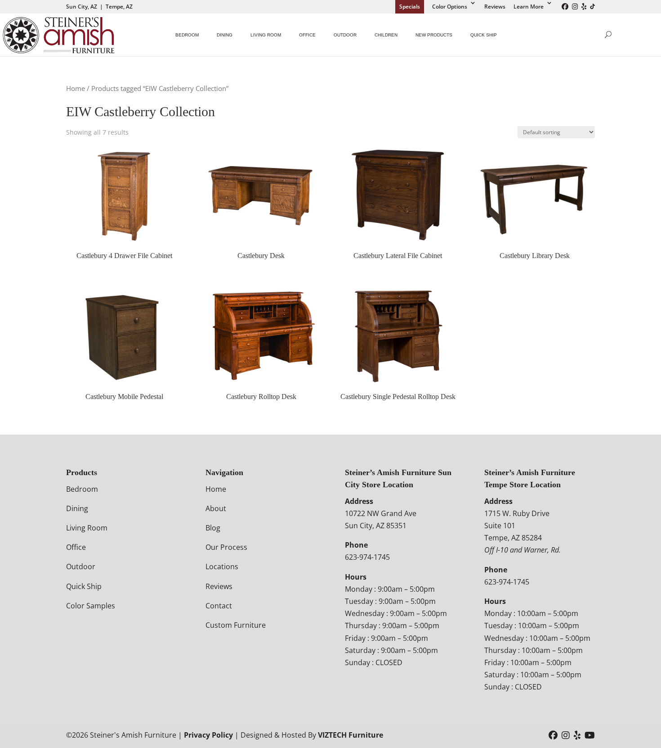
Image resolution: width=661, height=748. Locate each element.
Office (307, 34)
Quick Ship (483, 34)
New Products (433, 34)
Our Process (226, 547)
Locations (221, 566)
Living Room (265, 34)
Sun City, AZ (81, 6)
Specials (409, 6)
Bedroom (187, 34)
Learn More (529, 6)
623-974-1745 (367, 557)
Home (75, 88)
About (215, 508)
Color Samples (90, 606)
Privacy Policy (208, 735)
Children (386, 34)
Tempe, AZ (119, 6)
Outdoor (345, 34)
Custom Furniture (235, 625)
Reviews (494, 6)
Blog (212, 528)
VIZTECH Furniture (350, 735)
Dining (224, 34)
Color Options (449, 6)
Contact (218, 606)
